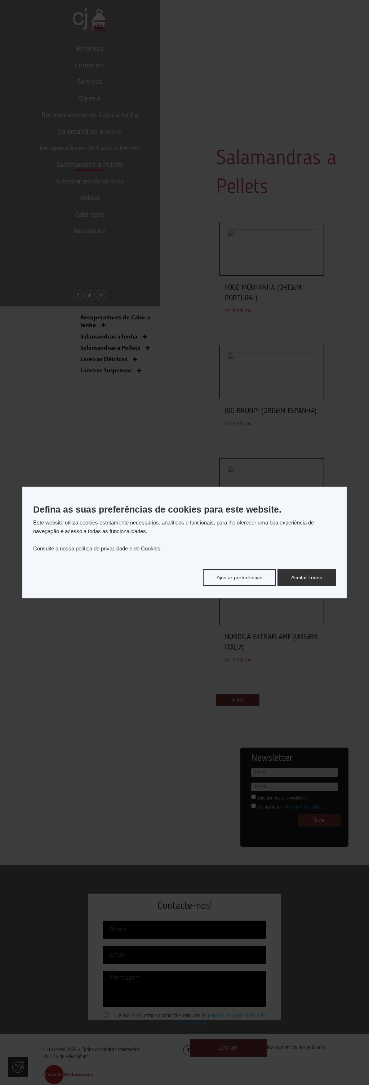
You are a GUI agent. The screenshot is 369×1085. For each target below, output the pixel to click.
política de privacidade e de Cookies (118, 548)
